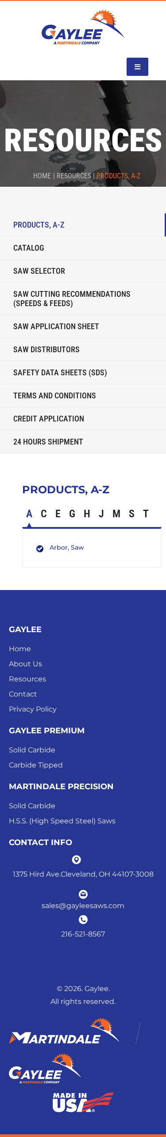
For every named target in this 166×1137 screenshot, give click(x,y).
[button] (137, 67)
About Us (25, 664)
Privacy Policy (33, 709)
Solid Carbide (32, 750)
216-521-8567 (83, 934)
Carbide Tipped (36, 765)
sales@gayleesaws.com (83, 905)
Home (42, 176)
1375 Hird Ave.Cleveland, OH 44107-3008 (83, 874)
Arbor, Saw (67, 547)
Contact (23, 694)
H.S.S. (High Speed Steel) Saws (62, 821)
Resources (27, 679)
